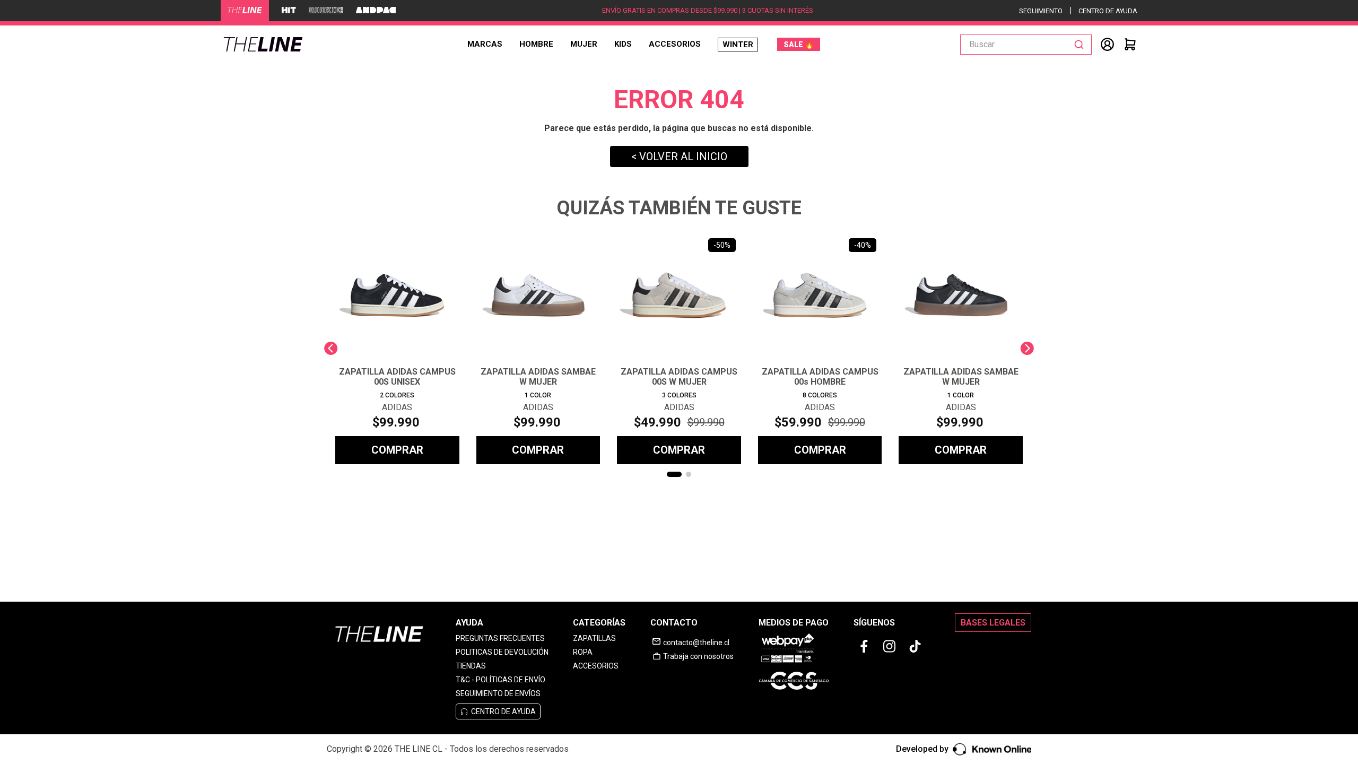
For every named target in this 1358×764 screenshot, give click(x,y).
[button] (674, 474)
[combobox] (1026, 44)
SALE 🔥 (799, 44)
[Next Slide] (1027, 348)
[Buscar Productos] (1081, 44)
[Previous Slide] (331, 348)
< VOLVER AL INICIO (679, 156)
